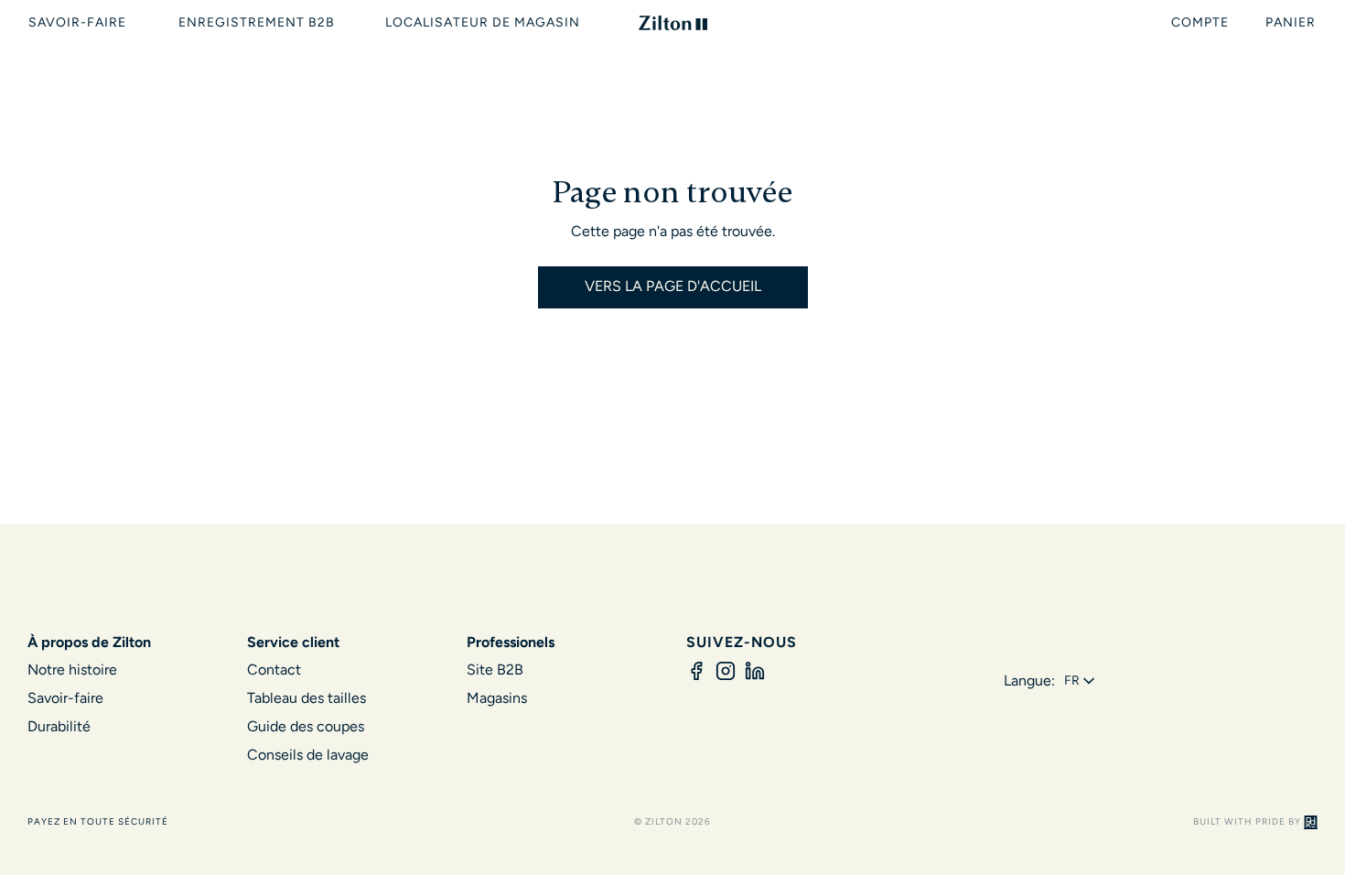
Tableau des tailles (306, 698)
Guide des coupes (305, 726)
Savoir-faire (65, 698)
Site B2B (495, 669)
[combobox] (1081, 681)
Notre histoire (72, 669)
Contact (274, 669)
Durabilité (59, 726)
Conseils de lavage (308, 754)
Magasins (497, 698)
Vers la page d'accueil (673, 286)
